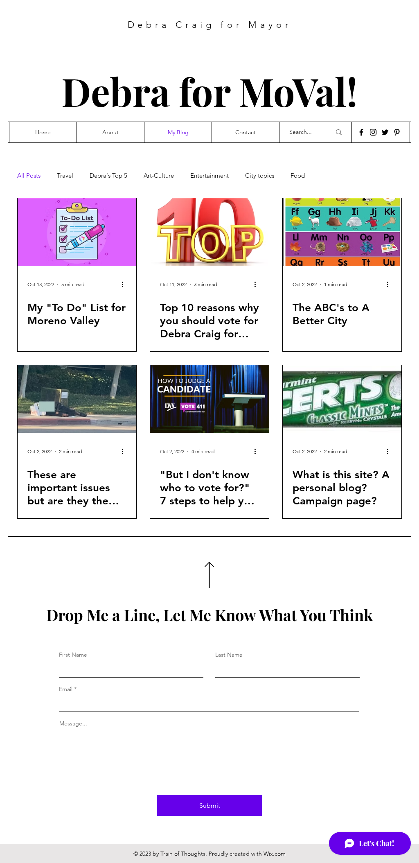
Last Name (229, 654)
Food (298, 175)
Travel (65, 175)
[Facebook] (361, 132)
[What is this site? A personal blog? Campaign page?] (342, 399)
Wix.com (275, 853)
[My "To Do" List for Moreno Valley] (77, 232)
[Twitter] (385, 132)
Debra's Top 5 (108, 175)
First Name (73, 654)
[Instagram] (373, 132)
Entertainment (209, 175)
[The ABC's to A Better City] (342, 232)
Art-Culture (159, 175)
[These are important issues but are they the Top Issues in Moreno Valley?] (77, 399)
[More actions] (125, 284)
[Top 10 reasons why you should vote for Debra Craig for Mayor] (209, 232)
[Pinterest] (396, 132)
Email (65, 689)
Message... (73, 723)
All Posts (29, 175)
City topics (259, 175)
